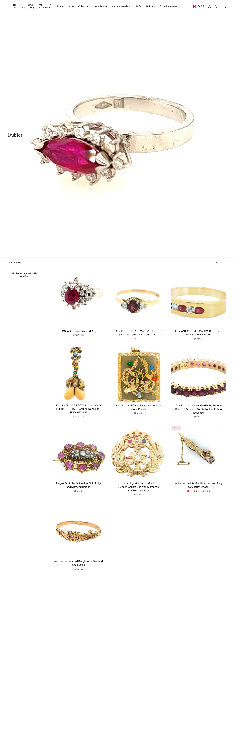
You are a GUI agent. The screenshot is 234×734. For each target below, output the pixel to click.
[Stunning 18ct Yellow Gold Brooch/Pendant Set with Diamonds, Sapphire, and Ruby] (138, 452)
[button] (84, 6)
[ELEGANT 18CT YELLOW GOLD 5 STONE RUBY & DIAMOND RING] (198, 300)
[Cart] (224, 6)
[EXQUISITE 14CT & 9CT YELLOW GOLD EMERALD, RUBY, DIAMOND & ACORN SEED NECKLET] (78, 374)
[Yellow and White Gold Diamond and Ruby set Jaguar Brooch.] (198, 452)
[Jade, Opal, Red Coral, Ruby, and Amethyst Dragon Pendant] (138, 374)
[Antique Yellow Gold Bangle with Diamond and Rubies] (78, 530)
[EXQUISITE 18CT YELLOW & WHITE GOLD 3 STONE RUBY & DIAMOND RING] (138, 300)
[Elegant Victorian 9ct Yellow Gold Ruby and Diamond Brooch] (78, 452)
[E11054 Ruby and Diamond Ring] (78, 300)
